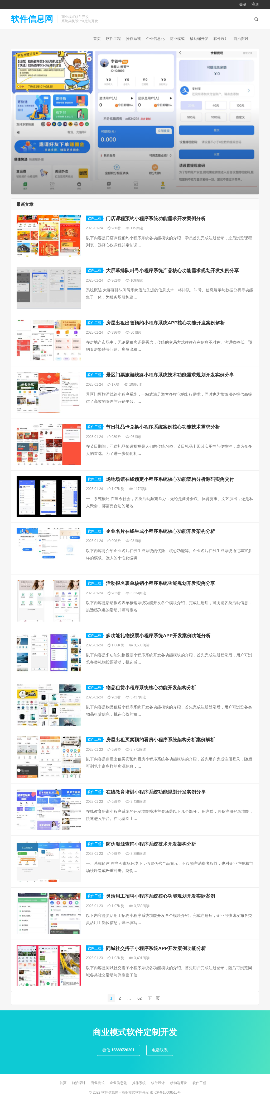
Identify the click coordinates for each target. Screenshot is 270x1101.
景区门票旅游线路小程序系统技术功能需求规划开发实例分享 (170, 374)
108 (135, 384)
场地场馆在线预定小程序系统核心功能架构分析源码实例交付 (170, 479)
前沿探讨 (241, 38)
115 (136, 228)
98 (135, 541)
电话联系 (160, 1050)
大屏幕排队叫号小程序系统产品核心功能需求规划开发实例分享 (172, 270)
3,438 (137, 802)
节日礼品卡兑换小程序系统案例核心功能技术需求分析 (163, 427)
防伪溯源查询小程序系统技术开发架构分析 (151, 844)
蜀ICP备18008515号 (165, 1092)
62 (139, 998)
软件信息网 (32, 19)
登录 (243, 4)
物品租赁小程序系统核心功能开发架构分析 (151, 687)
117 (140, 489)
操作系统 (133, 38)
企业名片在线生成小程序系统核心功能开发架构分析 (160, 531)
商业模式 (177, 38)
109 (136, 280)
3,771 (137, 750)
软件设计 (221, 38)
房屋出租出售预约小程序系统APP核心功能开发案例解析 (165, 322)
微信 (118, 1050)
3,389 (137, 854)
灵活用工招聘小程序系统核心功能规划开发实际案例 (160, 896)
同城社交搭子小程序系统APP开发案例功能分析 (156, 948)
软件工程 (113, 38)
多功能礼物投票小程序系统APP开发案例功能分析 (158, 635)
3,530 (141, 906)
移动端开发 (199, 38)
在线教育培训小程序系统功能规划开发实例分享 (156, 792)
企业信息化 (155, 38)
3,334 (137, 593)
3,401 (141, 958)
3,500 (141, 645)
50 (135, 332)
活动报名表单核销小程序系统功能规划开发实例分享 (160, 583)
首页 (97, 38)
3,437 (137, 697)
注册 (255, 4)
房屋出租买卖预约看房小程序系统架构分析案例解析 (160, 739)
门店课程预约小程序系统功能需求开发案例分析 (156, 218)
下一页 (154, 998)
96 (135, 437)
